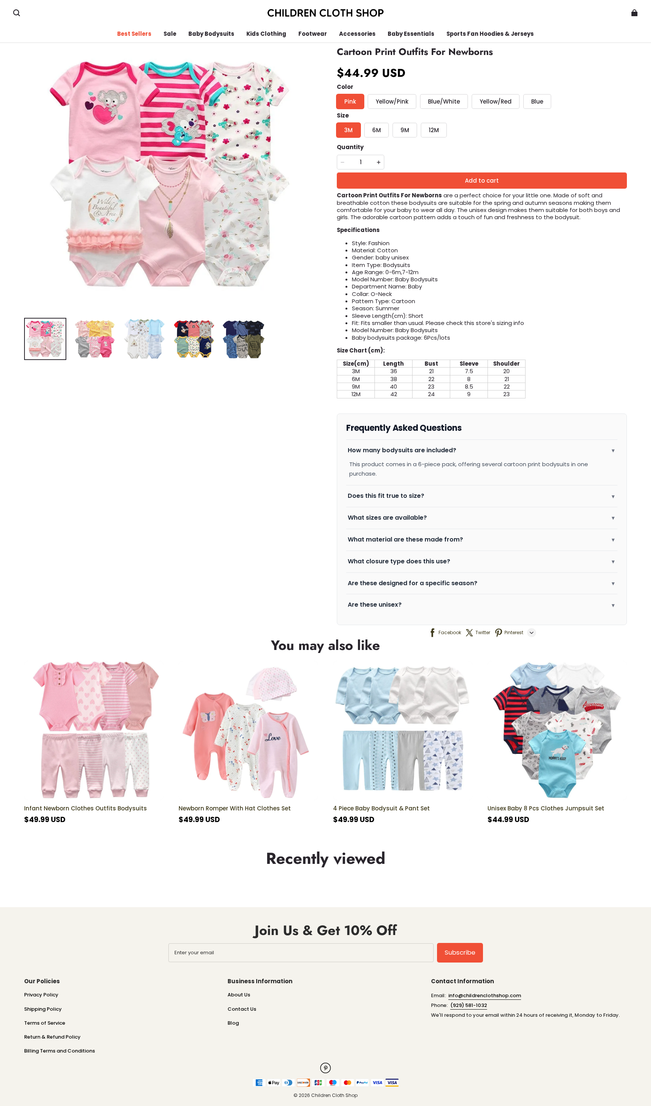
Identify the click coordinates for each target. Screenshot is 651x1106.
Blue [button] (537, 101)
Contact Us (242, 1009)
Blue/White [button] (444, 101)
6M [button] (376, 130)
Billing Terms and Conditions (59, 1050)
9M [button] (404, 130)
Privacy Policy (41, 994)
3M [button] (348, 130)
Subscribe (460, 952)
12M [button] (434, 130)
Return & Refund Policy (52, 1036)
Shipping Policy (43, 1009)
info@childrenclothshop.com (484, 995)
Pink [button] (350, 101)
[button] (16, 13)
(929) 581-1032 (468, 1005)
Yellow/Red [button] (496, 101)
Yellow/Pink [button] (392, 101)
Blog (233, 1023)
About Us (239, 994)
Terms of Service (44, 1023)
